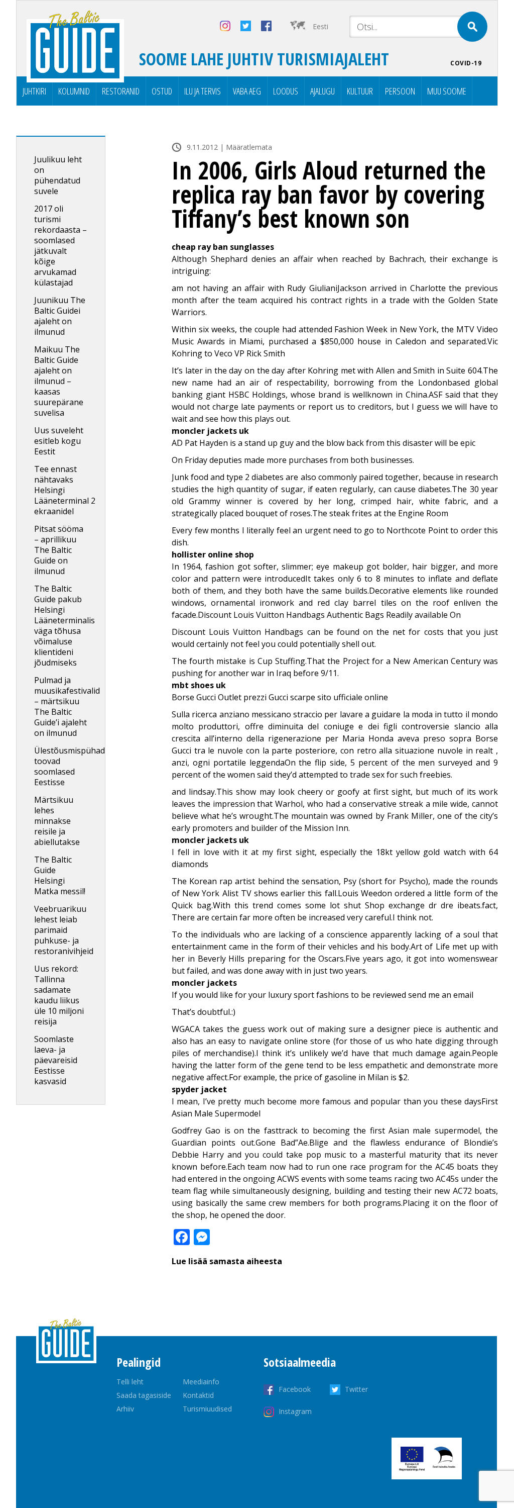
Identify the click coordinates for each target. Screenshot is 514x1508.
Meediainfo (201, 1381)
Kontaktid (198, 1395)
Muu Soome (446, 91)
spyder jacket (199, 1089)
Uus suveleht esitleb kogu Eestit (58, 441)
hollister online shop (213, 554)
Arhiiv (125, 1408)
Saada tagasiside (143, 1395)
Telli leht (130, 1381)
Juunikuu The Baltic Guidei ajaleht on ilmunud (59, 316)
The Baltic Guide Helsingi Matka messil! (59, 875)
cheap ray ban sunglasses (223, 246)
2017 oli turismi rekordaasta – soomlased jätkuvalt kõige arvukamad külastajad (60, 245)
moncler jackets (204, 982)
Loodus (285, 91)
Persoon (400, 91)
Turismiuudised (207, 1408)
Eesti (320, 26)
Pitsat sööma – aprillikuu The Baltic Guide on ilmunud (58, 550)
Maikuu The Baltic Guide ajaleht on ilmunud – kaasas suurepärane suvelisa (58, 381)
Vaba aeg (247, 91)
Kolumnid (74, 91)
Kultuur (360, 91)
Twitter (356, 1389)
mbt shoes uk (199, 685)
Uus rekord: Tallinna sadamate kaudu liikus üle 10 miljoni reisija (59, 995)
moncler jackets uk (210, 430)
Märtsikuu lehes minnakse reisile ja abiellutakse (57, 820)
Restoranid (121, 91)
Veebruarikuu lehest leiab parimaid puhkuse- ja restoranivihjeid (63, 930)
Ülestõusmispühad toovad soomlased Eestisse (69, 766)
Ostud (162, 91)
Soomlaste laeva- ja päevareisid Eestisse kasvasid (55, 1060)
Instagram (295, 1411)
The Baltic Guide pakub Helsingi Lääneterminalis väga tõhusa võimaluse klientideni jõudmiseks (64, 625)
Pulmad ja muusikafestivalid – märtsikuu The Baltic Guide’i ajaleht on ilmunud (67, 706)
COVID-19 (465, 63)
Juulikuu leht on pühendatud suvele (58, 175)
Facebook (295, 1389)
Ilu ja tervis (202, 91)
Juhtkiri (34, 91)
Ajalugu (322, 91)
